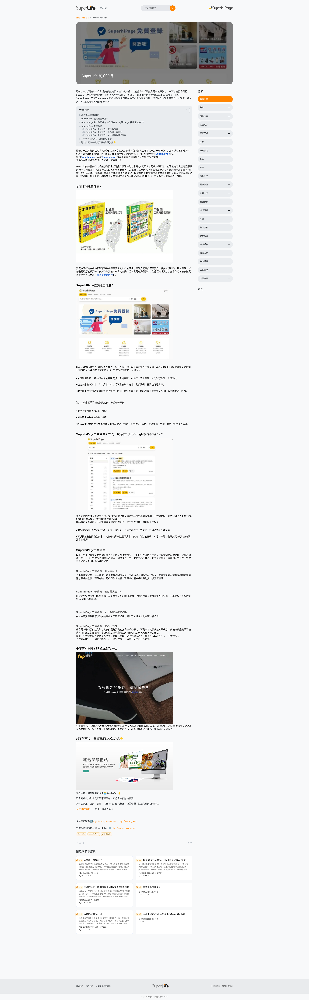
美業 (202, 142)
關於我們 (89, 986)
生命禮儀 (204, 261)
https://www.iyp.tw (128, 821)
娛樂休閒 (204, 150)
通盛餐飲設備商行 (93, 860)
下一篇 (188, 842)
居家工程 (204, 133)
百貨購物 (204, 201)
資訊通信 (204, 244)
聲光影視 (204, 236)
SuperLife (81, 834)
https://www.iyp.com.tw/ (123, 828)
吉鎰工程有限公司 (152, 887)
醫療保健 (204, 184)
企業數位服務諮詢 (103, 986)
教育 (202, 159)
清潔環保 (204, 210)
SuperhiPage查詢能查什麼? (94, 118)
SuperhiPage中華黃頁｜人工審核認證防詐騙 (106, 135)
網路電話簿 (106, 834)
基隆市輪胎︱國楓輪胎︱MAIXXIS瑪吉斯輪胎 (106, 887)
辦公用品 (204, 176)
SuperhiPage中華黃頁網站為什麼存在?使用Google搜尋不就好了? (112, 122)
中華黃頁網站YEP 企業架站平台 (96, 138)
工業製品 (204, 270)
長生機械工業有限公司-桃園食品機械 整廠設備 (165, 860)
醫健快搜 (157, 997)
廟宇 (202, 167)
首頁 (78, 17)
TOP (300, 990)
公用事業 (204, 278)
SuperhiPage (93, 834)
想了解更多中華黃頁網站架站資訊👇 (98, 142)
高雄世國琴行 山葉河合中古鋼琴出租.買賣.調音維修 (165, 914)
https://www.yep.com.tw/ (104, 821)
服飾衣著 (204, 116)
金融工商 (204, 193)
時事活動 (85, 17)
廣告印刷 (204, 253)
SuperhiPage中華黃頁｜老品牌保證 (102, 129)
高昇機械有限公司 (93, 914)
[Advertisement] (134, 956)
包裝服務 (204, 227)
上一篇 (80, 842)
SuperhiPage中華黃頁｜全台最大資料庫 (104, 132)
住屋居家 (204, 124)
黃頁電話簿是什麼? (90, 115)
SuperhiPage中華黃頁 (91, 126)
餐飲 (202, 107)
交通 (202, 219)
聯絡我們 (79, 986)
